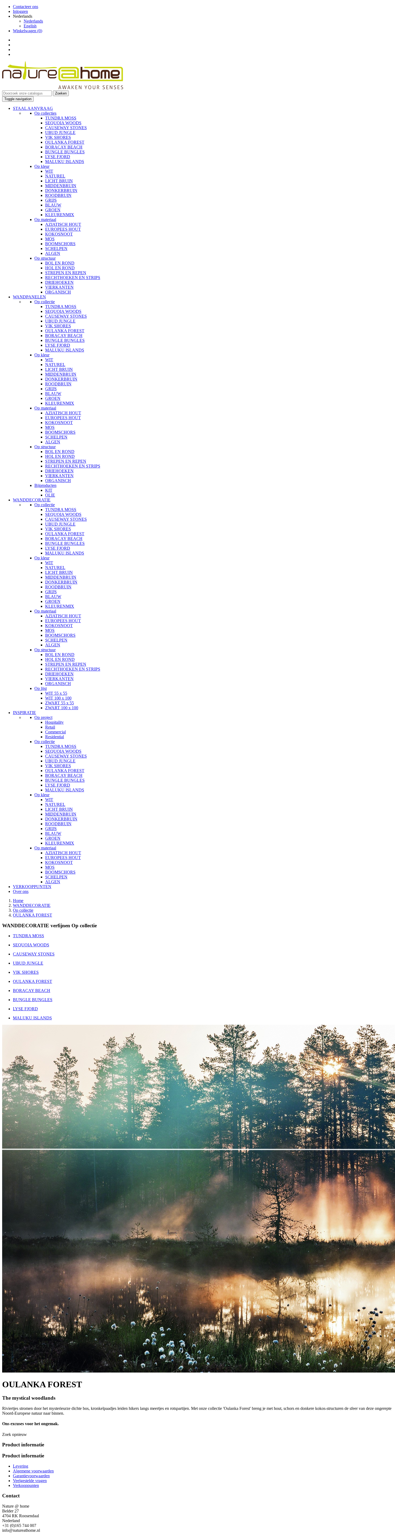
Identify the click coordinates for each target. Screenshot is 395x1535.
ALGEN (52, 253)
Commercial (55, 732)
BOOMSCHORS (60, 243)
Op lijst (40, 688)
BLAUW (53, 205)
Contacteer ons (25, 6)
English (30, 26)
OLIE (50, 495)
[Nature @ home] (62, 88)
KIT (48, 490)
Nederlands (33, 21)
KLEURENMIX (59, 214)
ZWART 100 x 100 (61, 707)
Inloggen (20, 11)
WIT (49, 171)
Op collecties (45, 113)
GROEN (52, 210)
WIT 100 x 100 (58, 698)
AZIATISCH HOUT (63, 224)
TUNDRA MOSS (60, 118)
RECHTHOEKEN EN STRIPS (72, 277)
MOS (50, 239)
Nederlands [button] (22, 16)
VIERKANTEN (59, 287)
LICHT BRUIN (59, 181)
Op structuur (45, 258)
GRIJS (51, 200)
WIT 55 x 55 (56, 693)
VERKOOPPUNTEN (32, 886)
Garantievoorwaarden (31, 1476)
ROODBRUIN (58, 195)
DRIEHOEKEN (59, 282)
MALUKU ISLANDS (64, 161)
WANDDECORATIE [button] (32, 500)
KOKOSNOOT (59, 234)
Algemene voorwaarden (33, 1471)
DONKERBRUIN (61, 190)
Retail (50, 727)
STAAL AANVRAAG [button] (33, 108)
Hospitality (54, 722)
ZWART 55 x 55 (59, 703)
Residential (54, 736)
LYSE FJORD (57, 156)
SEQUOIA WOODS (63, 123)
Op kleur (41, 166)
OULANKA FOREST (64, 142)
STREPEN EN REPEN (65, 272)
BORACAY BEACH (63, 147)
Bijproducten (45, 485)
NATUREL (55, 176)
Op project (43, 717)
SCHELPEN (56, 248)
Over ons (20, 891)
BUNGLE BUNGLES (65, 152)
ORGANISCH (58, 292)
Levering (20, 1466)
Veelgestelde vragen (30, 1480)
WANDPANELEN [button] (29, 297)
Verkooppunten (26, 1485)
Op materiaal (45, 219)
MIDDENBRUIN (60, 185)
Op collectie (44, 301)
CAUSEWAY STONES (66, 127)
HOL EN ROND (60, 268)
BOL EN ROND (59, 263)
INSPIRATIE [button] (24, 712)
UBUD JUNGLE (60, 132)
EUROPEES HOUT (63, 229)
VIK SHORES (58, 137)
